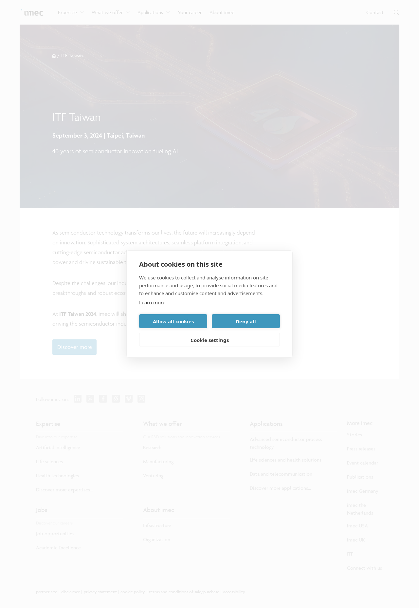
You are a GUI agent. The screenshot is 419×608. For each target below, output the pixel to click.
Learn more (152, 302)
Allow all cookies (173, 321)
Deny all (246, 321)
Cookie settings (210, 340)
